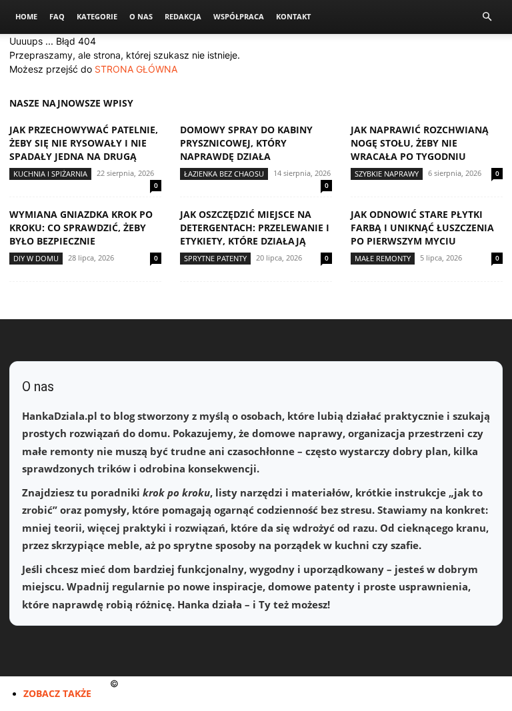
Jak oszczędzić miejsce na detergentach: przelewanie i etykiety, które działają (254, 227)
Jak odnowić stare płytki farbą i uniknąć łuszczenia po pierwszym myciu (422, 227)
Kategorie (97, 16)
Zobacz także (57, 693)
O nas (141, 16)
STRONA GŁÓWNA (136, 69)
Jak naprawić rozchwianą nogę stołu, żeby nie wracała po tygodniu (420, 143)
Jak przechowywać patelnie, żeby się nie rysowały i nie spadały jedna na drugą (83, 143)
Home (26, 16)
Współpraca (238, 16)
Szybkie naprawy (387, 174)
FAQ (57, 16)
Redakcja (183, 16)
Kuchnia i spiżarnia (50, 174)
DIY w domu (36, 258)
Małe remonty (383, 258)
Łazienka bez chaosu (224, 174)
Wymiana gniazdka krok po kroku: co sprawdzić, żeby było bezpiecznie (81, 227)
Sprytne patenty (215, 258)
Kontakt (293, 16)
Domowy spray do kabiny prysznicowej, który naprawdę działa (246, 143)
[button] (487, 17)
